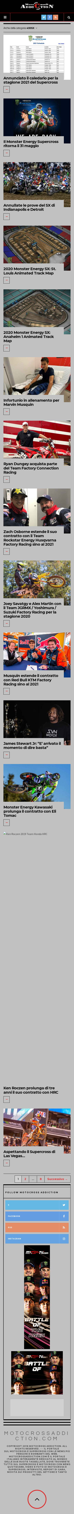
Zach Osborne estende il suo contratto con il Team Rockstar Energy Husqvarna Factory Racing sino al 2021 (30, 538)
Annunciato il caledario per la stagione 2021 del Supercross (30, 80)
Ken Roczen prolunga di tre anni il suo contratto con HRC (30, 1090)
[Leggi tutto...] (7, 89)
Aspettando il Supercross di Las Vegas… (29, 1153)
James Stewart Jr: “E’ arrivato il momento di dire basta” (32, 745)
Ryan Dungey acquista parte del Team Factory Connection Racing (31, 468)
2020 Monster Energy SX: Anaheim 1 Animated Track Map (28, 336)
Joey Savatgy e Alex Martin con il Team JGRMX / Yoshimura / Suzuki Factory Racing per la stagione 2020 (32, 610)
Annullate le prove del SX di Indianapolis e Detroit (29, 207)
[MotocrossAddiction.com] (37, 6)
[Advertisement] (37, 1407)
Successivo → (57, 1179)
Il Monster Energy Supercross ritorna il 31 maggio (30, 143)
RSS (10, 1227)
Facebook (14, 1216)
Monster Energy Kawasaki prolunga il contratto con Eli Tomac (29, 811)
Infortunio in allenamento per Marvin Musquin (31, 402)
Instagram (14, 1239)
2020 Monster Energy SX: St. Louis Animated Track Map (29, 270)
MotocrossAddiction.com (37, 1436)
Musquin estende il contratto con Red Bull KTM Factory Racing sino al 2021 (30, 679)
